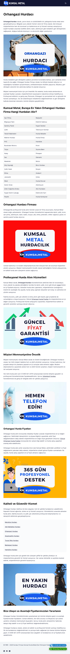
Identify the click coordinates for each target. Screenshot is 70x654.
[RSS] (4, 651)
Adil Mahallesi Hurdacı (12, 527)
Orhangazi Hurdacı (11, 531)
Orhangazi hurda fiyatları (40, 299)
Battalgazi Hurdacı (11, 545)
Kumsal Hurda (28, 645)
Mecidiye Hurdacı (11, 522)
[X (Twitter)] (9, 651)
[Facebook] (7, 651)
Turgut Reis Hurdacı (12, 540)
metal (59, 285)
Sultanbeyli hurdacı (49, 376)
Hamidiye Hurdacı (11, 550)
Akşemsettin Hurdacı (12, 536)
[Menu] (66, 3)
